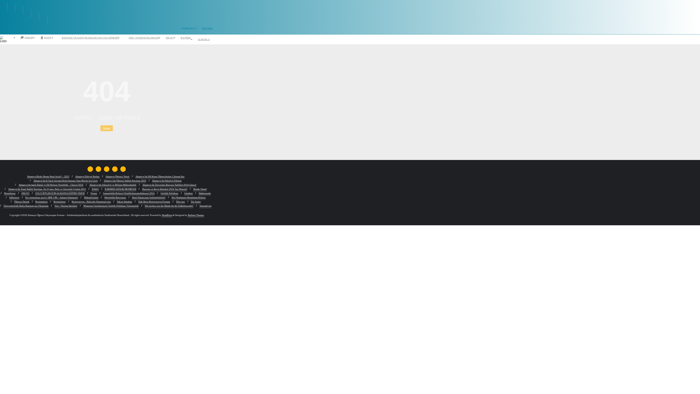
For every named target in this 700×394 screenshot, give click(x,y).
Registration (41, 201)
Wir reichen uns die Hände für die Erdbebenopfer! (169, 205)
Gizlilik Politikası (169, 193)
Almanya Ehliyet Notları (87, 176)
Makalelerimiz (91, 197)
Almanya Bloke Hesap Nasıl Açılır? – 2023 (48, 176)
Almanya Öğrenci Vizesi (117, 176)
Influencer (14, 197)
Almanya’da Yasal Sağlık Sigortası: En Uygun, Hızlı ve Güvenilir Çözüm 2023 (47, 189)
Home (106, 128)
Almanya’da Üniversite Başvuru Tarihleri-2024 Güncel (169, 185)
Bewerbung (9, 193)
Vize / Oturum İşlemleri (66, 205)
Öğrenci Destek (21, 201)
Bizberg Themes (196, 215)
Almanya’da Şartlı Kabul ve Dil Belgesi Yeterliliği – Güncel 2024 (51, 185)
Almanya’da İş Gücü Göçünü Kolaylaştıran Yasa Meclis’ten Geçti (65, 180)
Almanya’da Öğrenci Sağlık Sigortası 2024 (125, 180)
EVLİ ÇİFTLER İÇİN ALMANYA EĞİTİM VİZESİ (60, 193)
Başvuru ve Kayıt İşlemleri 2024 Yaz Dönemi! (164, 189)
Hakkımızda (205, 193)
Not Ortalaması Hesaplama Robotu (189, 197)
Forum (94, 193)
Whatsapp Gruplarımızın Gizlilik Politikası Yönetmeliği (111, 205)
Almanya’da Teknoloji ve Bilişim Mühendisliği (112, 185)
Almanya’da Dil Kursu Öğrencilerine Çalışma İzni (159, 176)
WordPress (167, 215)
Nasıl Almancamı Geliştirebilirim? (149, 197)
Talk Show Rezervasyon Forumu (154, 201)
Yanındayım (205, 205)
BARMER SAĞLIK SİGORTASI (120, 189)
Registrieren (60, 201)
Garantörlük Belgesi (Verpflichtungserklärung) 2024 (129, 193)
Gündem (188, 193)
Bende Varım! (200, 189)
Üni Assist (196, 201)
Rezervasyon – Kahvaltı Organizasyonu (91, 201)
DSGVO (25, 193)
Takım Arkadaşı (124, 201)
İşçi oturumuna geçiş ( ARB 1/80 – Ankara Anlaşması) (51, 197)
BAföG (95, 189)
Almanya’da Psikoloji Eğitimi (167, 180)
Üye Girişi (207, 28)
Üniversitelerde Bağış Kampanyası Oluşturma (26, 205)
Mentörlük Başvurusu (115, 197)
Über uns (180, 201)
